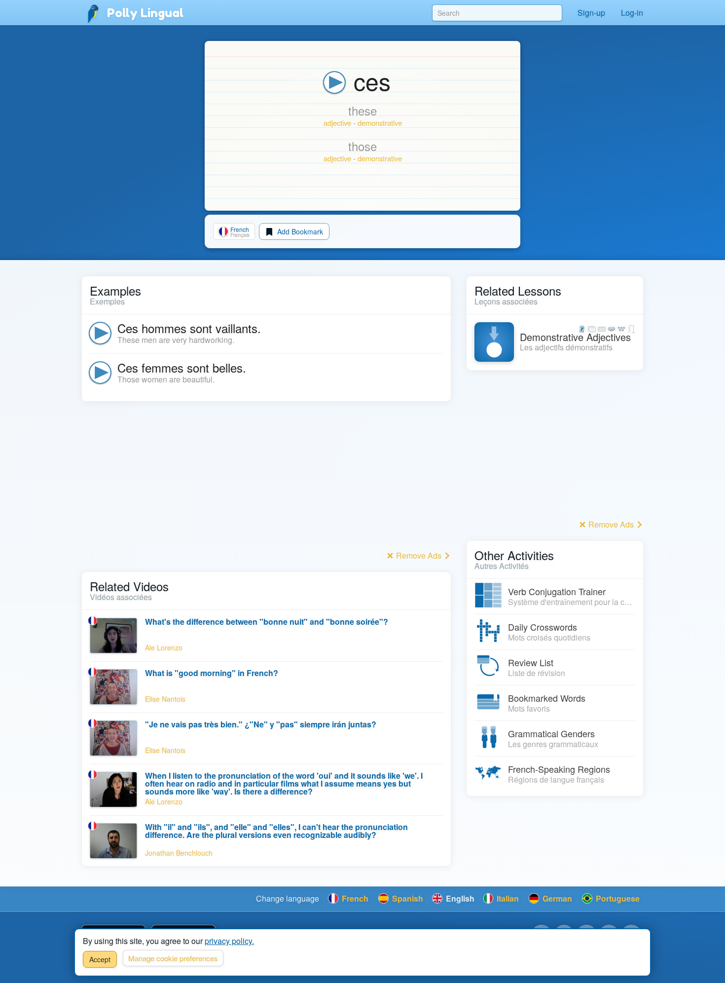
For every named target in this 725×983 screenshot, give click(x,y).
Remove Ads (418, 555)
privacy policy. (229, 940)
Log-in (632, 12)
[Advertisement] (266, 479)
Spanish (406, 898)
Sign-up (591, 12)
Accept (99, 959)
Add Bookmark (299, 231)
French (354, 898)
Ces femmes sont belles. (181, 367)
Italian (507, 898)
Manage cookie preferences (173, 958)
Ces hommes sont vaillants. (189, 328)
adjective (337, 122)
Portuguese (617, 898)
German (556, 898)
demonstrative (380, 122)
